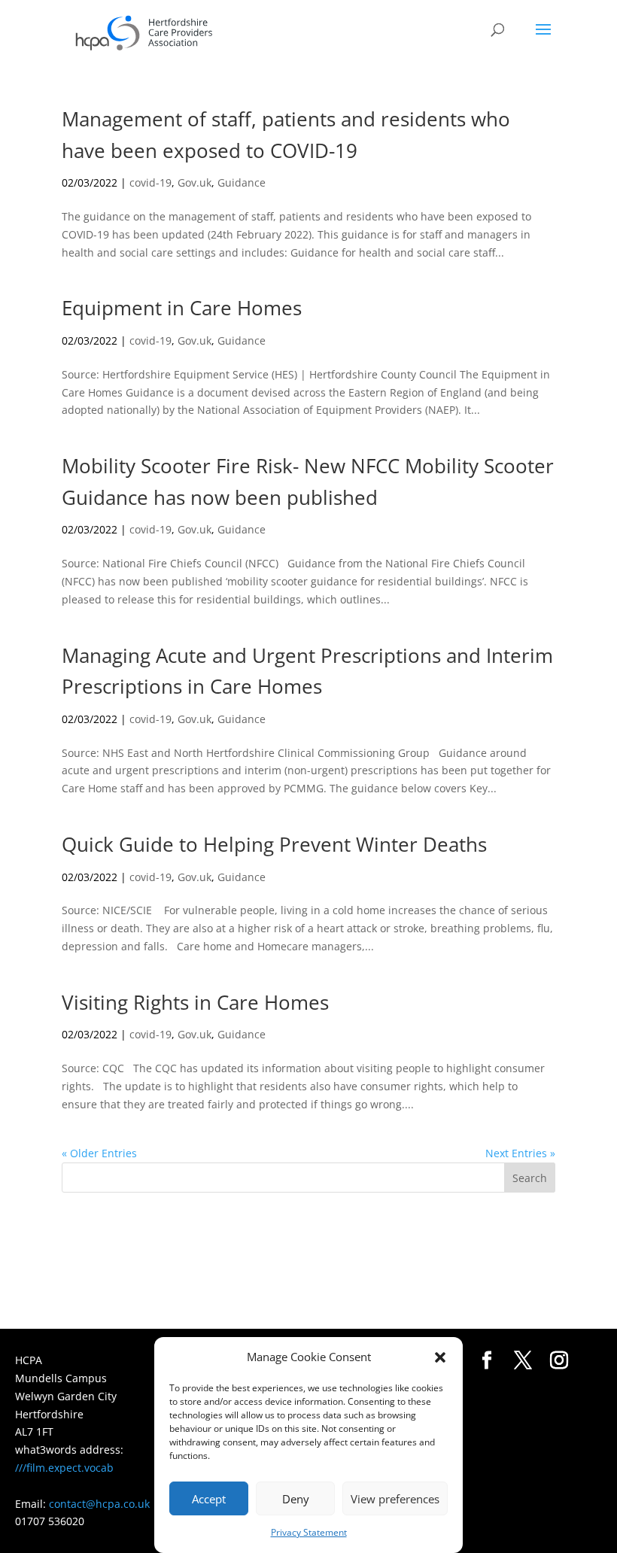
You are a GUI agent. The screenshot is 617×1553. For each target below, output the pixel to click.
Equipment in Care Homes (182, 307)
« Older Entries (99, 1153)
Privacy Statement (309, 1532)
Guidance (241, 182)
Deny (295, 1498)
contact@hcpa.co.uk (99, 1504)
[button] (440, 1357)
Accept (209, 1498)
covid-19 (150, 182)
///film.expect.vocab (64, 1467)
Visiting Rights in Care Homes (195, 1002)
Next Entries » (520, 1153)
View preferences (395, 1498)
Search (529, 1178)
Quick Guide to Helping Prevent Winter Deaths (274, 844)
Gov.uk (194, 182)
